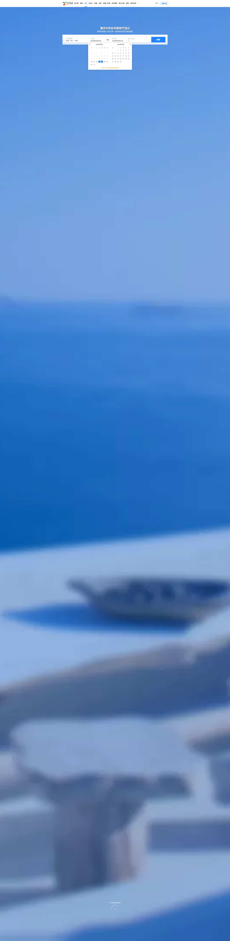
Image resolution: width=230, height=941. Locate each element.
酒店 (85, 3)
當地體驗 (114, 3)
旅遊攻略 (133, 3)
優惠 (127, 3)
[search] (96, 40)
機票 (81, 3)
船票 (100, 3)
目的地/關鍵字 (69, 38)
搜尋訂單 (164, 3)
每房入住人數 (131, 38)
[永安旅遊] (67, 3)
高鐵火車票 (106, 3)
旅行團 (76, 3)
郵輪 (95, 3)
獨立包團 (122, 3)
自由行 (91, 3)
